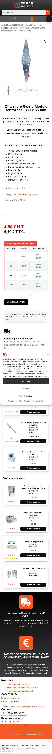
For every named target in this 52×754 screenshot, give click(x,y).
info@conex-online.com (17, 715)
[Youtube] (14, 722)
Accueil (4, 25)
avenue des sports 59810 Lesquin (27, 706)
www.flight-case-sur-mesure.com (22, 687)
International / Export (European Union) (22, 745)
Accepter (26, 381)
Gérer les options (26, 396)
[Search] (48, 12)
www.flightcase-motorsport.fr (20, 691)
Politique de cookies (15, 401)
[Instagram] (6, 722)
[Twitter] (18, 722)
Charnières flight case (19, 28)
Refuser (26, 388)
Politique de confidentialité (33, 401)
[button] (48, 354)
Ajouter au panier (16, 302)
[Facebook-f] (10, 722)
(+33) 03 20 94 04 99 (12, 713)
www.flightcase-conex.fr (18, 684)
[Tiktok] (2, 722)
